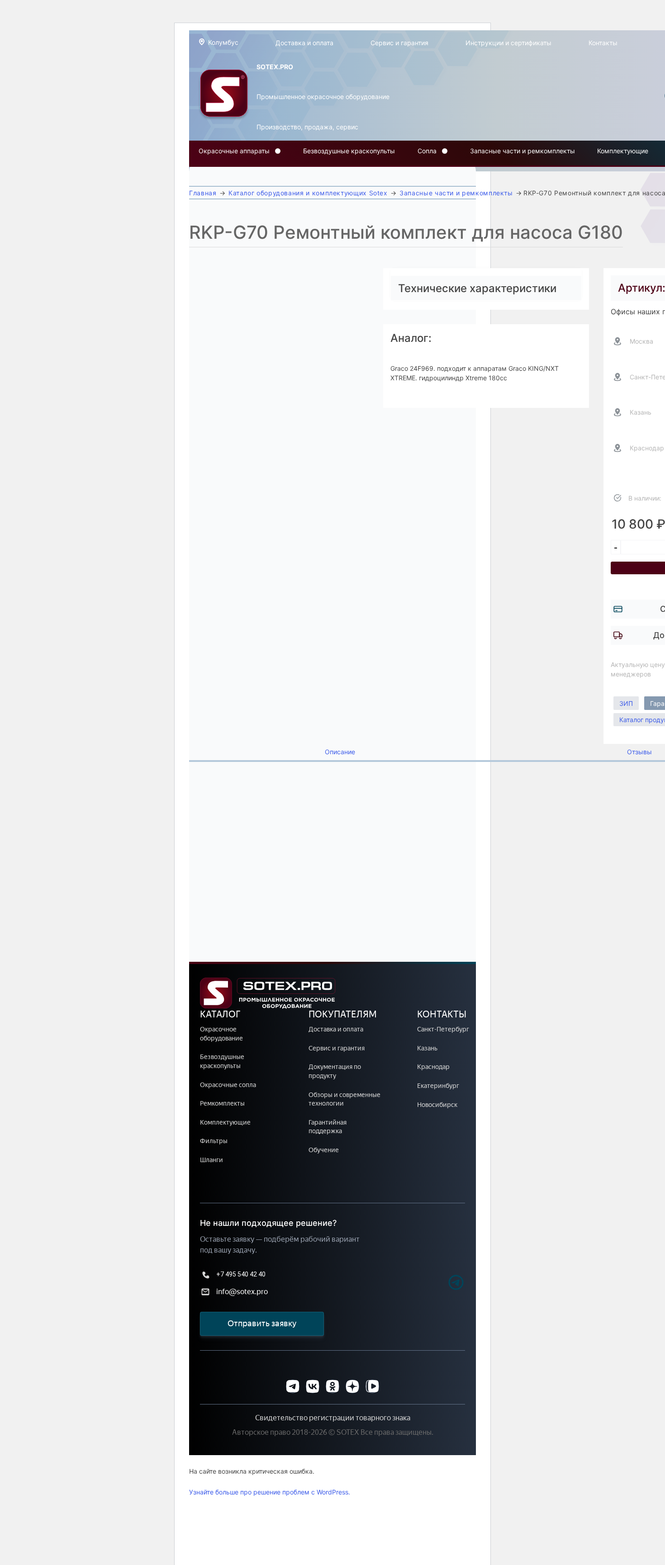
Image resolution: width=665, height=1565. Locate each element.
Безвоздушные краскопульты (349, 151)
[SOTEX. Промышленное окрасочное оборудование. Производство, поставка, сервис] (224, 96)
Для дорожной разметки (238, 185)
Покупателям (343, 1014)
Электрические (223, 171)
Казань (427, 1048)
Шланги (211, 1160)
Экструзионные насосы (236, 194)
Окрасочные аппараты (234, 151)
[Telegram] (440, 1283)
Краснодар (433, 1067)
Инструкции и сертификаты (508, 43)
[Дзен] (352, 1386)
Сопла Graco (438, 176)
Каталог (220, 1014)
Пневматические (226, 180)
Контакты (603, 43)
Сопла (427, 151)
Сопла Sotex (438, 171)
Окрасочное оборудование (221, 1034)
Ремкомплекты (222, 1103)
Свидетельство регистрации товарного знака (332, 1418)
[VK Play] (372, 1386)
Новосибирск (437, 1105)
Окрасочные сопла (228, 1085)
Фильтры (214, 1141)
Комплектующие (622, 151)
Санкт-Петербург (443, 1029)
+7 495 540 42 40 (241, 1274)
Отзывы (639, 752)
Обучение (324, 1150)
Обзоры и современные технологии (344, 1099)
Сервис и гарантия (399, 43)
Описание (340, 752)
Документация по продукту (335, 1071)
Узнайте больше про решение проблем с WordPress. (269, 1492)
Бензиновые (219, 176)
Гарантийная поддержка (328, 1127)
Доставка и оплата (304, 43)
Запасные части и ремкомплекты (522, 151)
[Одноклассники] (332, 1386)
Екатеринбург (438, 1086)
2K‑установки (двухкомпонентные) (254, 189)
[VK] (312, 1386)
